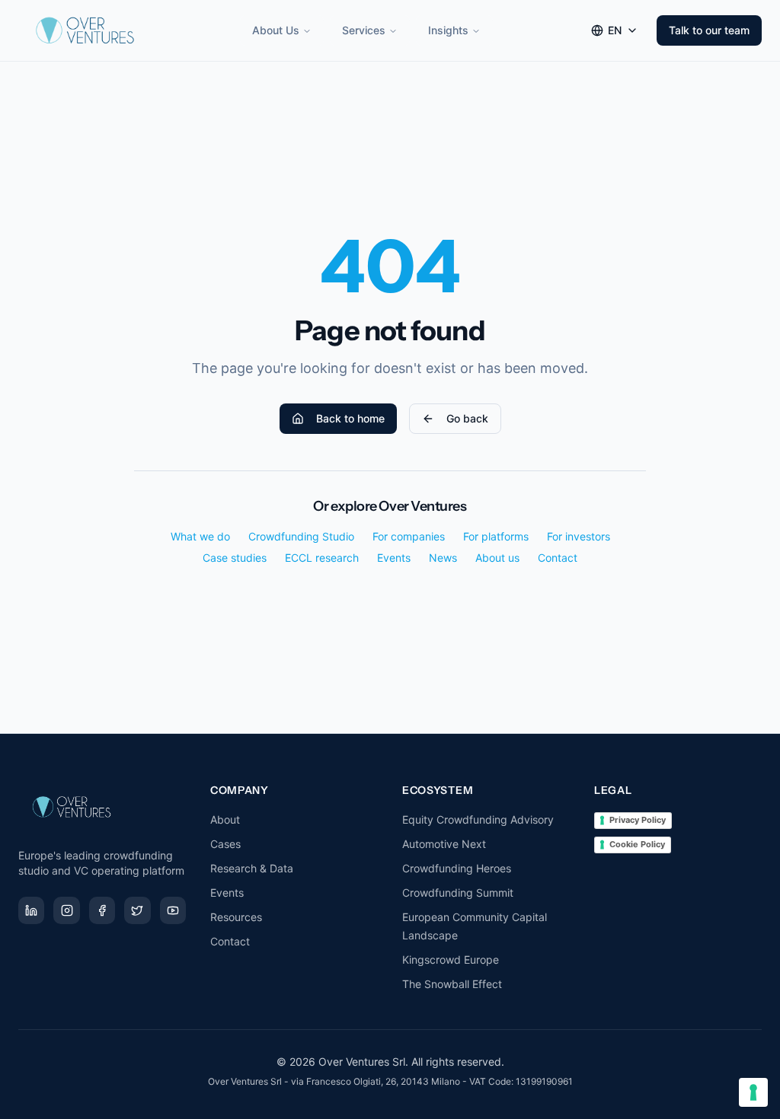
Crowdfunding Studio (301, 536)
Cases (225, 843)
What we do (200, 536)
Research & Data (251, 868)
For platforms (496, 536)
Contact (557, 557)
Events (394, 557)
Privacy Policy (637, 820)
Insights (448, 30)
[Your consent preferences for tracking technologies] (753, 1092)
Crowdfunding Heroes (456, 868)
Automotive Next (444, 843)
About (225, 819)
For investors (578, 536)
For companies (408, 536)
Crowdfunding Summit (457, 892)
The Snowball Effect (452, 983)
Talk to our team (709, 30)
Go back (467, 418)
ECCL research (322, 557)
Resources (236, 916)
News (443, 557)
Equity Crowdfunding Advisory (478, 819)
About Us (275, 30)
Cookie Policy (637, 844)
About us (497, 557)
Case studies (235, 557)
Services (363, 30)
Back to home (350, 418)
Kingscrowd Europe (450, 959)
